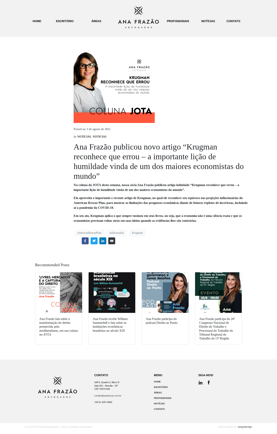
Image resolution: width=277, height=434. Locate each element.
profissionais (178, 21)
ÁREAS (158, 392)
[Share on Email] (111, 240)
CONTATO (159, 409)
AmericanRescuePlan (89, 232)
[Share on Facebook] (85, 240)
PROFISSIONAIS (162, 398)
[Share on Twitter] (94, 240)
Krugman (137, 232)
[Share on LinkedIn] (102, 240)
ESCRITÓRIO (161, 387)
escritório (65, 21)
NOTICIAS (84, 136)
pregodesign (245, 426)
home (37, 21)
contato (233, 21)
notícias (208, 21)
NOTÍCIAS (159, 403)
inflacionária (117, 232)
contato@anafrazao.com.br (107, 395)
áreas (96, 21)
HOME (157, 381)
